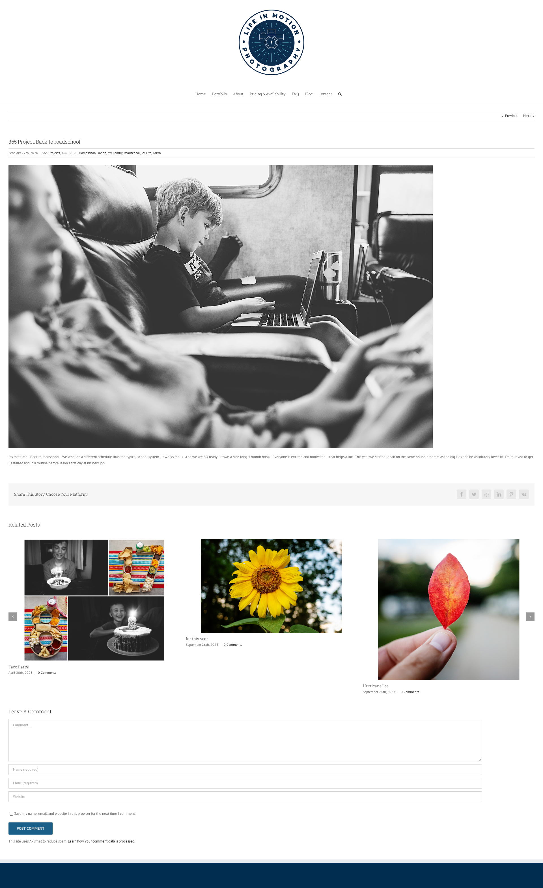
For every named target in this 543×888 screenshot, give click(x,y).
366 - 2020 (69, 153)
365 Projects (51, 153)
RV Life (146, 153)
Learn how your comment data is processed (101, 841)
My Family (115, 153)
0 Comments (55, 644)
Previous (511, 115)
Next (527, 115)
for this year (19, 638)
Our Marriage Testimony (385, 639)
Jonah (102, 153)
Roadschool (132, 153)
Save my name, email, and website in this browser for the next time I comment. (75, 813)
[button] (340, 93)
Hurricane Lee (199, 685)
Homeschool (88, 153)
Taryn (157, 153)
